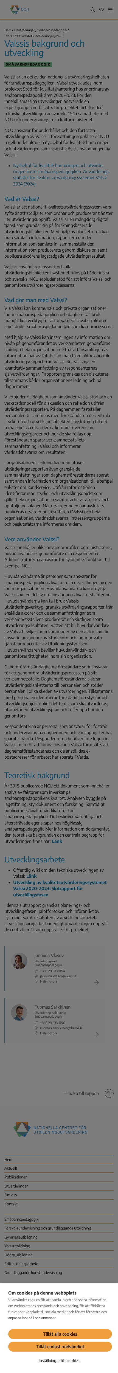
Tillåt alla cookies (60, 1334)
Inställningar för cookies (59, 1360)
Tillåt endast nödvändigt (60, 1346)
